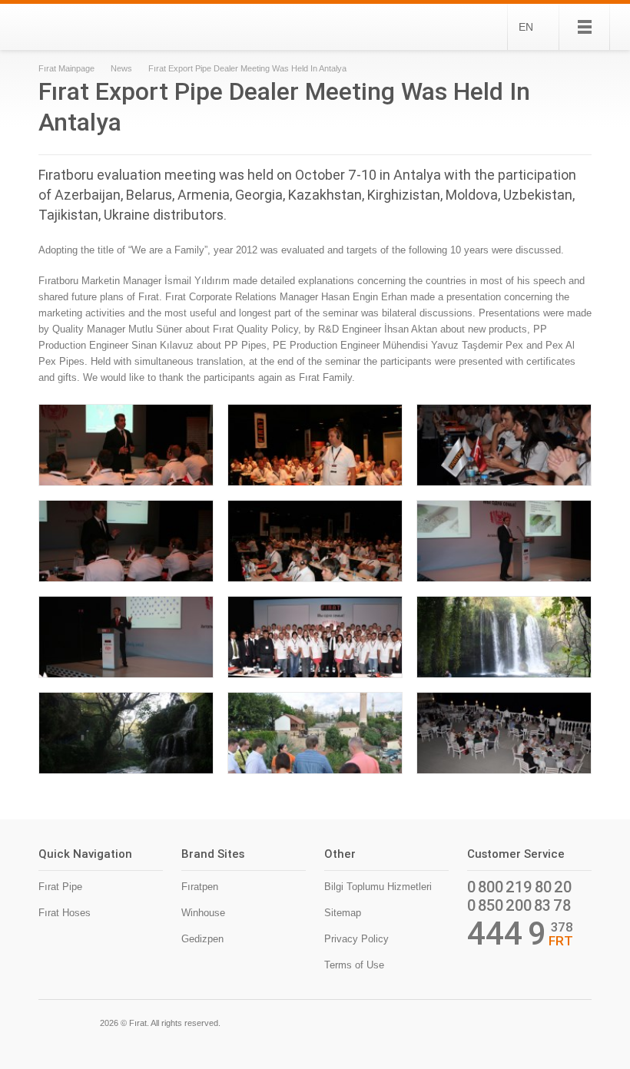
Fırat (91, 26)
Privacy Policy (356, 939)
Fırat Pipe (60, 886)
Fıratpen (199, 886)
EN (526, 27)
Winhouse (203, 912)
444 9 (506, 934)
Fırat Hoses (64, 912)
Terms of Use (354, 965)
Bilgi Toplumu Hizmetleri (378, 886)
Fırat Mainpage (66, 68)
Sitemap (342, 912)
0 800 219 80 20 (519, 887)
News (121, 68)
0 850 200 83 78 (519, 905)
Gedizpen (202, 939)
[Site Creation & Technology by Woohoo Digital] (570, 1021)
